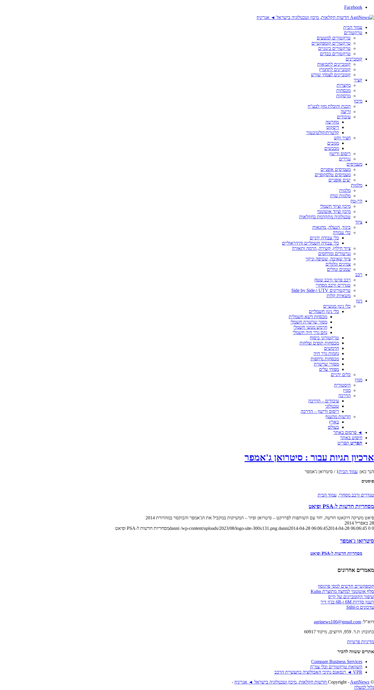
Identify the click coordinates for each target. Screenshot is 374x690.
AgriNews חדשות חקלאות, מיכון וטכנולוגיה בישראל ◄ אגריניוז (301, 681)
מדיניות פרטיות (360, 641)
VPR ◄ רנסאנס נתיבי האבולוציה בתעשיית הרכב (318, 672)
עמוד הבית (327, 494)
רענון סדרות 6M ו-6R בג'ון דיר (347, 601)
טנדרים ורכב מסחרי (356, 494)
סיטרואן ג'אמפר (357, 541)
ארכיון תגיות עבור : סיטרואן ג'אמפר (309, 457)
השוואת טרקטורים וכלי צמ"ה (336, 666)
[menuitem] (181, 27)
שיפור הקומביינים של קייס (351, 596)
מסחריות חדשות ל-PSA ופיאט (341, 506)
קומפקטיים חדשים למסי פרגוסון (346, 586)
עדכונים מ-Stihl (360, 607)
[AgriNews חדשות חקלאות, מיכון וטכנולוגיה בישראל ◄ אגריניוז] (315, 17)
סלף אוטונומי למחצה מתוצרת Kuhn (342, 591)
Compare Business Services (336, 661)
